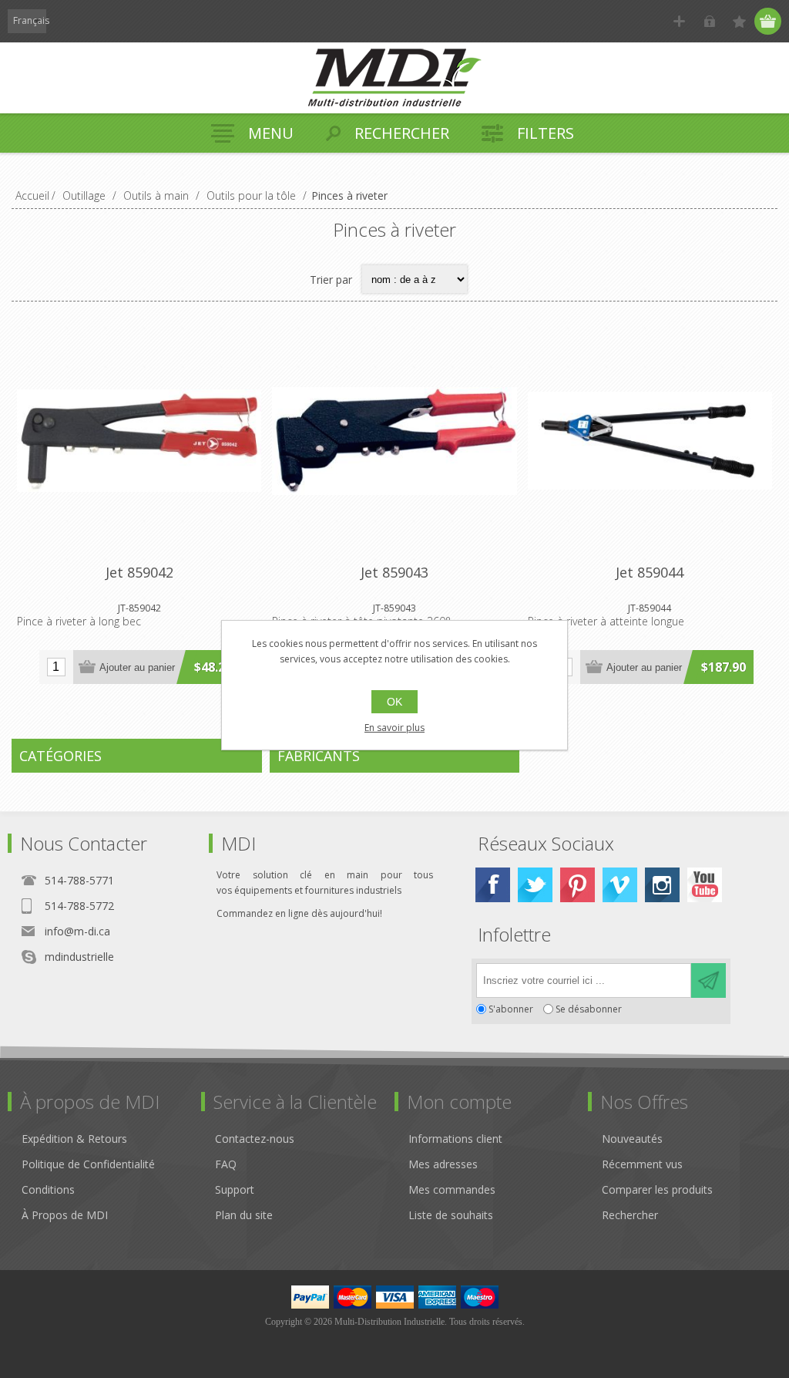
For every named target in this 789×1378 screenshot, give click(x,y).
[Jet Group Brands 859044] (650, 440)
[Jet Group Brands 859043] (394, 440)
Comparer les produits (657, 1189)
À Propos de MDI (65, 1215)
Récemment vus (642, 1164)
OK (394, 702)
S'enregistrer (679, 21)
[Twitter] (535, 885)
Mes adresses (443, 1164)
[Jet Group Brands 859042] (139, 440)
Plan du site (244, 1215)
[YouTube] (704, 885)
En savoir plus (394, 727)
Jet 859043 (394, 572)
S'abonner (511, 1009)
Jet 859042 (139, 572)
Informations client (455, 1138)
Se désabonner (589, 1009)
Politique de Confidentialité (88, 1164)
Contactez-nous (254, 1138)
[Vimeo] (620, 885)
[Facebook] (492, 885)
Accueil (32, 195)
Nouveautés (632, 1138)
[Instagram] (662, 885)
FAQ (226, 1164)
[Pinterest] (577, 885)
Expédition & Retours (74, 1138)
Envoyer (708, 980)
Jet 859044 (649, 572)
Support (234, 1189)
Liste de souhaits (450, 1215)
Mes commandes (451, 1189)
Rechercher (630, 1215)
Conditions (48, 1189)
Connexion (709, 21)
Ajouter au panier (137, 667)
